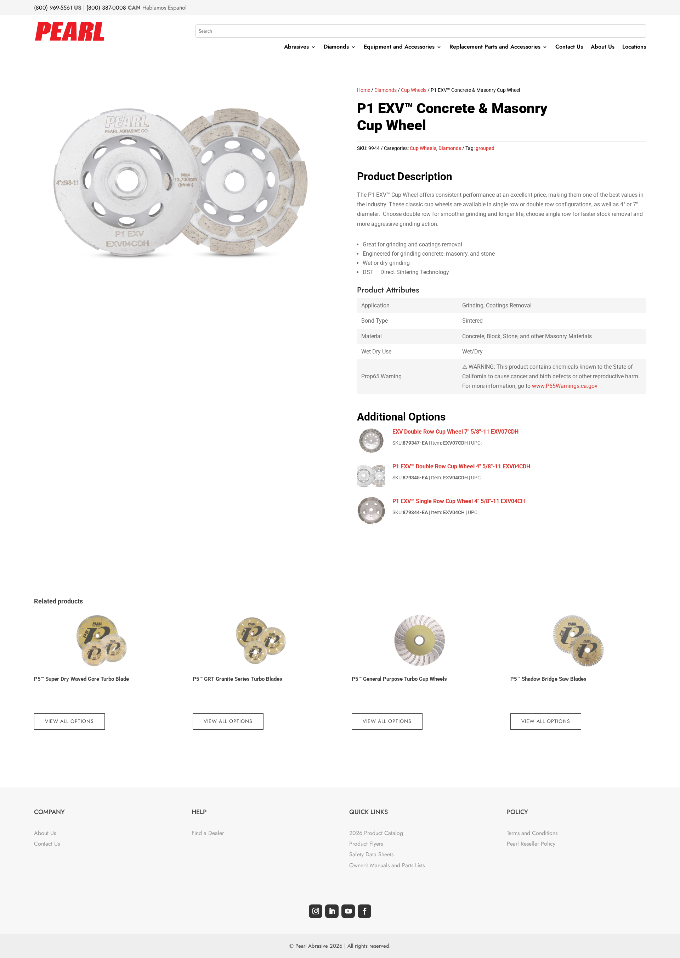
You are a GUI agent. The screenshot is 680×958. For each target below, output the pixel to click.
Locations (634, 47)
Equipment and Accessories (399, 47)
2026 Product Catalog (376, 833)
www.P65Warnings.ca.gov (564, 386)
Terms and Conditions (532, 833)
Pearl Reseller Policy (531, 844)
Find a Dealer (208, 833)
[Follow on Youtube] (348, 911)
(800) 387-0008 (106, 8)
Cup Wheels (413, 90)
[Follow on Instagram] (315, 911)
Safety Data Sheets (371, 854)
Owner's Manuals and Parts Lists (387, 865)
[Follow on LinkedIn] (332, 911)
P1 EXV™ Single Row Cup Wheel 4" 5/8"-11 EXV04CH (458, 501)
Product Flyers (366, 844)
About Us (602, 47)
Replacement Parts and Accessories (494, 47)
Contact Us (569, 47)
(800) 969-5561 (53, 8)
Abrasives (296, 47)
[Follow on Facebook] (364, 911)
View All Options (69, 721)
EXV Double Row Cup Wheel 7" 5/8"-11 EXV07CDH (455, 431)
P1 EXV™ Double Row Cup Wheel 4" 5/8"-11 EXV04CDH (461, 466)
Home (363, 90)
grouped (485, 148)
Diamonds (336, 47)
